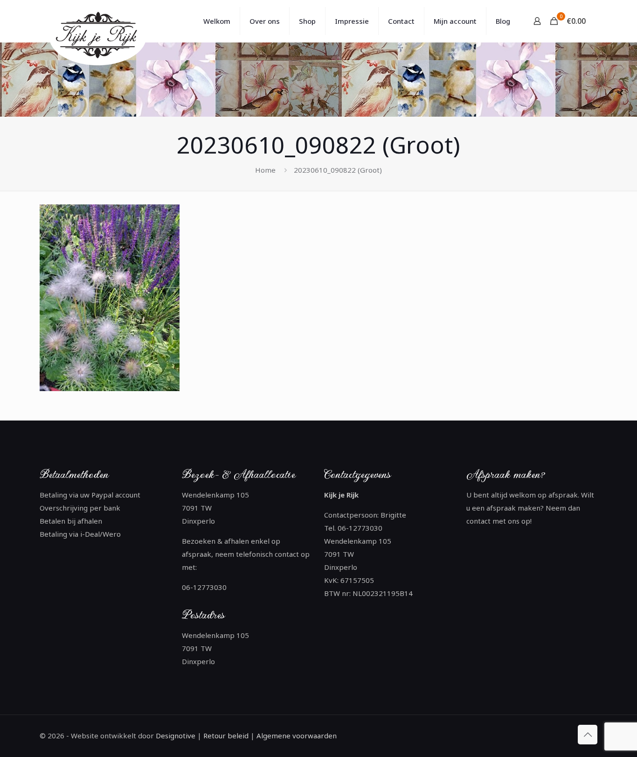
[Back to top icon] (587, 734)
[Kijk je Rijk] (99, 36)
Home (265, 170)
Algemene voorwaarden (296, 735)
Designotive (175, 735)
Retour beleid (226, 735)
